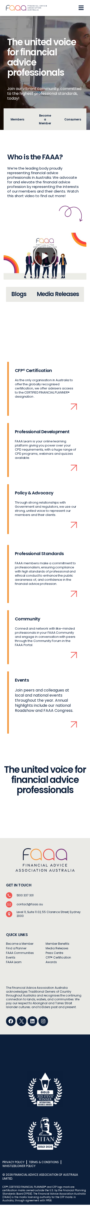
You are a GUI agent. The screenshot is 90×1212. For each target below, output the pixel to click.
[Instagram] (43, 1021)
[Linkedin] (32, 1021)
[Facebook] (11, 1021)
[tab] (17, 119)
